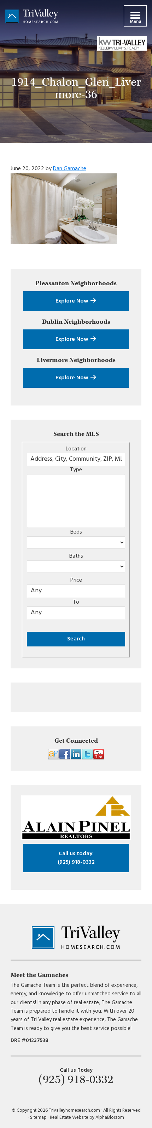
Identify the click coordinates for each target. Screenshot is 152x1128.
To (76, 602)
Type (76, 469)
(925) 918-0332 (76, 858)
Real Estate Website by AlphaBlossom (87, 1117)
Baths (76, 556)
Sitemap (38, 1117)
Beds (76, 532)
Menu (135, 21)
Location (76, 449)
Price (76, 580)
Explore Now (72, 301)
